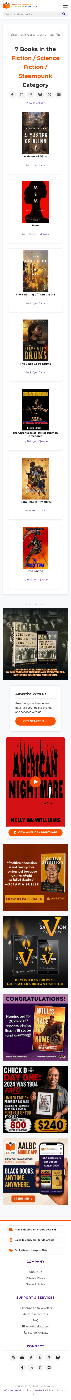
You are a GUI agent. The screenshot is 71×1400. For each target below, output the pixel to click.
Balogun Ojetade (37, 441)
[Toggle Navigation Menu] (65, 6)
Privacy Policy (35, 1278)
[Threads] (48, 1357)
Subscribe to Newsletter (35, 1308)
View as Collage (35, 102)
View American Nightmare (38, 832)
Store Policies (35, 1284)
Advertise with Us (35, 1314)
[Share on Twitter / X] (49, 94)
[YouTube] (22, 1357)
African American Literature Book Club (27, 1390)
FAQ (35, 1320)
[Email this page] (58, 94)
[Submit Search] (63, 14)
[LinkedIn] (31, 1367)
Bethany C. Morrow (37, 234)
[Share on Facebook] (12, 94)
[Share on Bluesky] (40, 94)
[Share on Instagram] (21, 94)
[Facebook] (31, 1357)
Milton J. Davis (37, 510)
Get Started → (35, 721)
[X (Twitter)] (40, 1357)
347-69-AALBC (37, 1332)
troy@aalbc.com (37, 1326)
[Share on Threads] (30, 94)
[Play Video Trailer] (35, 781)
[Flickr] (48, 1367)
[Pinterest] (40, 1367)
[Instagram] (13, 1357)
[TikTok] (22, 1367)
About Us (35, 1272)
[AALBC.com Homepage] (20, 5)
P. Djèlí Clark (37, 165)
